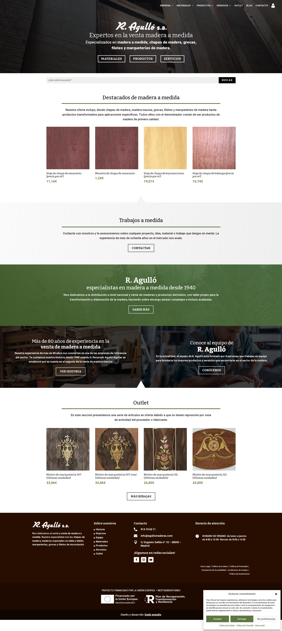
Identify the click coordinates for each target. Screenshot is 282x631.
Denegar (241, 619)
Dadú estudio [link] (153, 614)
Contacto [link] (262, 5)
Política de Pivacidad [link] (245, 625)
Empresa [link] (165, 5)
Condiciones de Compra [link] (238, 570)
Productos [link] (203, 5)
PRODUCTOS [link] (143, 59)
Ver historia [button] (70, 371)
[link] (23, 5)
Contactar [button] (141, 248)
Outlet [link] (238, 5)
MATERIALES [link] (111, 59)
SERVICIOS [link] (172, 59)
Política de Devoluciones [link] (239, 574)
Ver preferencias (266, 619)
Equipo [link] (99, 537)
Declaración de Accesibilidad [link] (214, 570)
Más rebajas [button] (141, 496)
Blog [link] (249, 5)
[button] (276, 594)
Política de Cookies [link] (227, 625)
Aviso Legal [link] (260, 625)
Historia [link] (100, 529)
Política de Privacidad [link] (239, 566)
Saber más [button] (141, 309)
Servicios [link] (222, 5)
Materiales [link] (184, 5)
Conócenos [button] (211, 370)
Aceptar (217, 619)
